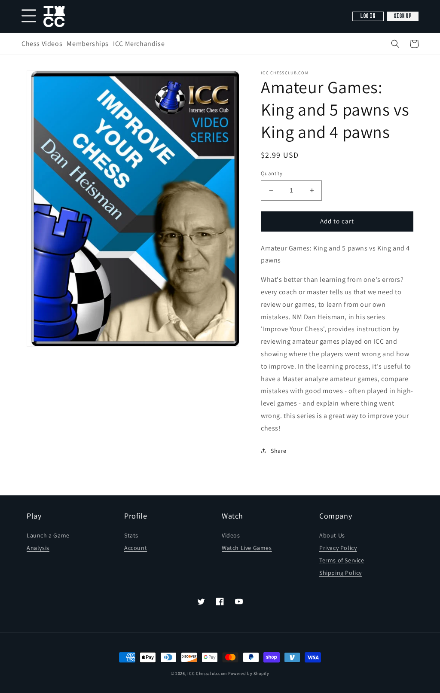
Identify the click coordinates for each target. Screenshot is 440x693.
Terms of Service (341, 560)
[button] (395, 43)
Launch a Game (48, 535)
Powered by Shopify (248, 673)
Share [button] (279, 451)
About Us (332, 535)
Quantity (271, 173)
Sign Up (403, 16)
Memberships (88, 43)
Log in (368, 16)
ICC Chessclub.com (207, 673)
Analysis (38, 548)
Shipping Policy (340, 573)
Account (135, 548)
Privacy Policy (338, 548)
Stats (131, 535)
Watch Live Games (247, 548)
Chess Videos (41, 43)
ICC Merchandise (139, 43)
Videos (231, 535)
